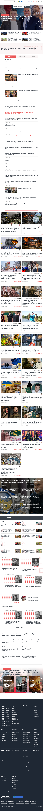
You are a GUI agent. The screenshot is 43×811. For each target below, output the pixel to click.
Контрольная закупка (28, 3)
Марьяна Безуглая (27, 770)
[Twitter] (35, 1)
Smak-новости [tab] (22, 56)
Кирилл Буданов (26, 764)
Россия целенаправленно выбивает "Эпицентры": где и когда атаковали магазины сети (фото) (10, 253)
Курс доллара (26, 715)
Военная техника (5, 764)
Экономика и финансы (25, 704)
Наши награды (27, 801)
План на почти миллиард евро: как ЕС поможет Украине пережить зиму (10, 374)
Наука (2, 729)
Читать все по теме (5, 511)
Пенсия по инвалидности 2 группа (5, 781)
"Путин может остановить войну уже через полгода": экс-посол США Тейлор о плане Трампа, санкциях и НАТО (32, 277)
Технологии (4, 732)
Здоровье (14, 729)
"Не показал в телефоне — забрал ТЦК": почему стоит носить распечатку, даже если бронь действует (19, 142)
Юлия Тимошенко (26, 768)
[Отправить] (14, 1)
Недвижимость (26, 711)
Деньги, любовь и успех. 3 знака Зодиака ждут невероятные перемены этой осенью (34, 683)
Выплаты (14, 710)
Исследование (15, 740)
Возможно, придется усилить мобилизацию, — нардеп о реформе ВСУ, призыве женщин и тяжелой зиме (32, 398)
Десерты (14, 784)
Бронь (13, 754)
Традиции (36, 758)
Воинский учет (15, 760)
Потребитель (36, 734)
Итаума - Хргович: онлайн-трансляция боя (28, 74)
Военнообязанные (16, 758)
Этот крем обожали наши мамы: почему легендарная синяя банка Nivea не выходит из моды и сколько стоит (8, 683)
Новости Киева (5, 706)
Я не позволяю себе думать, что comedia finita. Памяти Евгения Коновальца (30, 569)
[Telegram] (32, 1)
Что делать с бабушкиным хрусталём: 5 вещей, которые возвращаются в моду (7, 530)
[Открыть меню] (2, 1)
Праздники (36, 750)
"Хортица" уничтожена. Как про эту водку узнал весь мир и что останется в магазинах (32, 228)
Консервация (15, 780)
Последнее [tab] (10, 56)
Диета (13, 736)
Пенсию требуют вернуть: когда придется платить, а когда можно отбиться (10, 446)
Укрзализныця (26, 717)
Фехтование (36, 716)
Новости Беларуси (27, 742)
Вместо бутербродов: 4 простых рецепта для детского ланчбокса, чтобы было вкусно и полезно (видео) (21, 119)
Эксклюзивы (38, 3)
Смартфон (4, 740)
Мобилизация (5, 49)
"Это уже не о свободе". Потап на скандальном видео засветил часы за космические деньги (32, 446)
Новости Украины (17, 233)
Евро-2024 (36, 714)
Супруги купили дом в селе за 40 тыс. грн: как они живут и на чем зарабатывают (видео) (19, 125)
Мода (35, 736)
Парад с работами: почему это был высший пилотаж (34, 587)
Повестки (14, 752)
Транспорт (25, 709)
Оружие (3, 760)
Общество (14, 704)
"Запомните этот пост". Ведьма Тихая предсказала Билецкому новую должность (9, 422)
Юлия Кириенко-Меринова (8, 593)
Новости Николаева (6, 725)
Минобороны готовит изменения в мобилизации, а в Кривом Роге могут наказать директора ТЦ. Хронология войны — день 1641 (10, 648)
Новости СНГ (26, 738)
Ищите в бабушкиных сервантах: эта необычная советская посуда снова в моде (21, 148)
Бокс (35, 708)
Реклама (21, 801)
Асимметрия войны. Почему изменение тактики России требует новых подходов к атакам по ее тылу (13, 587)
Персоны (24, 750)
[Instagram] (37, 1)
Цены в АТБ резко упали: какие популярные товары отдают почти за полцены (28, 536)
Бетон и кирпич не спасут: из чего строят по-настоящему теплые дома (7, 536)
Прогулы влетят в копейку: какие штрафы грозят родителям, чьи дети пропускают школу (20, 85)
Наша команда (4, 803)
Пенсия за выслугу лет (6, 792)
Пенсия (3, 776)
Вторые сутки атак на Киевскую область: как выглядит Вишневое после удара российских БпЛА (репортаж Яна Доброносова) (10, 229)
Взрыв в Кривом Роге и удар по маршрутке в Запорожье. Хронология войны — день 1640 (30, 648)
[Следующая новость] (41, 679)
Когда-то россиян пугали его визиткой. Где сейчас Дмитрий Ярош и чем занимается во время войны (7, 543)
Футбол (35, 706)
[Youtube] (33, 1)
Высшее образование (15, 719)
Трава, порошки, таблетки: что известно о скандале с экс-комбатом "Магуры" (27, 188)
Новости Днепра (5, 710)
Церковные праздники (36, 753)
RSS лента (33, 803)
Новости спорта (37, 704)
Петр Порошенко (26, 766)
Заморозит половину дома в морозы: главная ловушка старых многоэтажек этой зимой (31, 350)
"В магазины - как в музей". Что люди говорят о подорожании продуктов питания (19, 154)
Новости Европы (26, 732)
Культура (35, 740)
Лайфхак (35, 742)
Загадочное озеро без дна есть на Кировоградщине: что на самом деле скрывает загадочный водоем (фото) (20, 130)
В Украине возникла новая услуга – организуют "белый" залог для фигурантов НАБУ (10, 302)
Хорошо (27, 6)
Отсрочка (14, 756)
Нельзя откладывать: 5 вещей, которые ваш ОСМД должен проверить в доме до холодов (9, 277)
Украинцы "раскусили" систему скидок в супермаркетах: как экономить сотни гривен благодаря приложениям (20, 198)
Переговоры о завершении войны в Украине (11, 3)
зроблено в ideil (39, 806)
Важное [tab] (33, 56)
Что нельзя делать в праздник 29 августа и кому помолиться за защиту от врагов (21, 101)
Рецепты (14, 776)
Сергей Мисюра (29, 575)
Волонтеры (4, 762)
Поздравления (37, 746)
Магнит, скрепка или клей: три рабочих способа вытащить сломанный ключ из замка (21, 160)
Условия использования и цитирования (9, 801)
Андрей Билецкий (26, 557)
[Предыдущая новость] (1, 679)
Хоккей (35, 712)
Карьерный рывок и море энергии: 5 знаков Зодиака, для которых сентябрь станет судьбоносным (21, 69)
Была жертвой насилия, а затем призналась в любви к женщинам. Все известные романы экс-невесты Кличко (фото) (21, 672)
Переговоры (4, 758)
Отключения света (19, 46)
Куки (21, 6)
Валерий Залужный (27, 762)
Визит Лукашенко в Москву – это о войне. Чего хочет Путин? (10, 569)
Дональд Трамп (26, 756)
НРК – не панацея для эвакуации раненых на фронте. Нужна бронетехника (12, 622)
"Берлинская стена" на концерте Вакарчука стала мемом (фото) (21, 683)
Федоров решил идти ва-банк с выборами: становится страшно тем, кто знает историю (9, 605)
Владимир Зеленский (25, 753)
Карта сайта (11, 803)
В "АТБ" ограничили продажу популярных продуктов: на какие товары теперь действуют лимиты (35, 34)
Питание (14, 734)
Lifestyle (35, 729)
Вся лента (7, 59)
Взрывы (3, 756)
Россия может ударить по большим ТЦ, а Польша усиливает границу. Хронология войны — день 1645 (11, 641)
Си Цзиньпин (25, 758)
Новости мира (39, 281)
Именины (36, 764)
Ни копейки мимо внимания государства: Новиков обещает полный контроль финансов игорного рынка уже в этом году (10, 489)
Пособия (14, 721)
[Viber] (30, 1)
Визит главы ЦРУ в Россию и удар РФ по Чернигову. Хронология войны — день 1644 (31, 641)
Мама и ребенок (15, 732)
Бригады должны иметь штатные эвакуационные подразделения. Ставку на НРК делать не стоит (33, 599)
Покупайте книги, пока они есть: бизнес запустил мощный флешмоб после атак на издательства (32, 253)
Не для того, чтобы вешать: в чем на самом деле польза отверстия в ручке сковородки (21, 63)
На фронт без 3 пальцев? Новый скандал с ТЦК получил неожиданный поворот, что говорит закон (32, 302)
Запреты (35, 760)
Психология (14, 738)
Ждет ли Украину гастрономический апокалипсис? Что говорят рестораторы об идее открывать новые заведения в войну (31, 506)
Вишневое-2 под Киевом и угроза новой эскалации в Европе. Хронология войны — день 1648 (35, 39)
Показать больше (19, 208)
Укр (41, 1)
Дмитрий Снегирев (9, 574)
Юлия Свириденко (27, 772)
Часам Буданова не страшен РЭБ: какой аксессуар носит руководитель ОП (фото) (10, 327)
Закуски (14, 788)
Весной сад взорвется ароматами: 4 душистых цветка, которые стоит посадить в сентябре (28, 543)
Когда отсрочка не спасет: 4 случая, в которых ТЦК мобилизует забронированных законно (32, 374)
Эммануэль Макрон (27, 760)
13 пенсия (4, 778)
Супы (13, 782)
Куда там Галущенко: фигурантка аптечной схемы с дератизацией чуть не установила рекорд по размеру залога (14, 39)
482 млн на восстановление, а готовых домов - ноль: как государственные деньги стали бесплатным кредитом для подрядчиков (9, 470)
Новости (3, 704)
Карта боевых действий (5, 753)
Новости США (26, 734)
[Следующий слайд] (42, 4)
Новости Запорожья (6, 716)
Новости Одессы (5, 712)
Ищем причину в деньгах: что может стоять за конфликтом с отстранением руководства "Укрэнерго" (10, 506)
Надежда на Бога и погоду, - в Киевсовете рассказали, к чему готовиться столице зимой (14, 34)
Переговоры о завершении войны (11, 48)
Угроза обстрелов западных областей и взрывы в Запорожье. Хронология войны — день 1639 (11, 656)
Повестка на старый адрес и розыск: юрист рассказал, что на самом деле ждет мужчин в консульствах (32, 422)
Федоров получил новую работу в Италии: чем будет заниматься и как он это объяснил (17, 17)
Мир (23, 729)
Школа (13, 716)
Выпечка (14, 778)
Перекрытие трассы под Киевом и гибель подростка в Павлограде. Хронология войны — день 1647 (20, 136)
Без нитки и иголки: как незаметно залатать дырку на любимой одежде (20, 170)
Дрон (3, 738)
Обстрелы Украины (6, 46)
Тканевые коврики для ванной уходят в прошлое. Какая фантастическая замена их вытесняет (28, 523)
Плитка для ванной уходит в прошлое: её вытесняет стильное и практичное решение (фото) (6, 551)
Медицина (14, 714)
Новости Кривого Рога (5, 719)
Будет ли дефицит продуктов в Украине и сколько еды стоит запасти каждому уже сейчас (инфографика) (9, 398)
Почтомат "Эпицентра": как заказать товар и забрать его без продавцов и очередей (21, 182)
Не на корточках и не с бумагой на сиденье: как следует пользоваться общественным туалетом (20, 165)
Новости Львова (5, 714)
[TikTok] (38, 1)
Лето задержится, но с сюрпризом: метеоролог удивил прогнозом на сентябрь (10, 350)
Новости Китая (26, 740)
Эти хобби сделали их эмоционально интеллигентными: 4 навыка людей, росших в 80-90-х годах (21, 107)
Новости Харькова (5, 708)
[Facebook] (28, 1)
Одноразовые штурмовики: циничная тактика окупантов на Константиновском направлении (33, 622)
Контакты (34, 801)
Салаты (14, 786)
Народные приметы (38, 756)
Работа (13, 708)
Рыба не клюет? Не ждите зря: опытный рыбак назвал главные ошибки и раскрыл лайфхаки (31, 327)
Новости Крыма (5, 723)
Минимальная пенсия (5, 788)
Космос (3, 734)
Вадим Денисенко (6, 557)
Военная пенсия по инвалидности (6, 785)
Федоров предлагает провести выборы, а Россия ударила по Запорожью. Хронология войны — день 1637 (31, 656)
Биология (4, 736)
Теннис (35, 710)
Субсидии (14, 712)
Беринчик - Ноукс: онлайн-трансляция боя (28, 90)
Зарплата (14, 706)
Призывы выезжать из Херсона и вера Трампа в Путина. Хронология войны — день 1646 (19, 634)
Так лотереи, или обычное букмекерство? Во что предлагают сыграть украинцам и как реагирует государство (32, 489)
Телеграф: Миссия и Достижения (22, 803)
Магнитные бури (37, 744)
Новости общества (17, 306)
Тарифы (24, 713)
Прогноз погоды (15, 723)
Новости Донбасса (6, 721)
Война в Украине (5, 750)
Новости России (26, 736)
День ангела (36, 762)
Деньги (24, 707)
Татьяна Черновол (23, 602)
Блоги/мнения (36, 566)
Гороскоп (35, 732)
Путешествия (36, 738)
